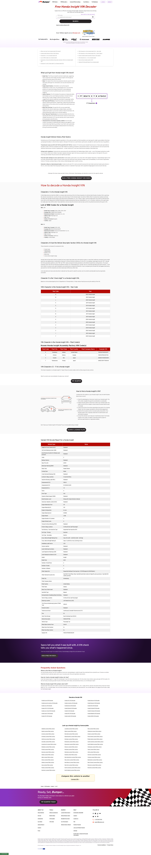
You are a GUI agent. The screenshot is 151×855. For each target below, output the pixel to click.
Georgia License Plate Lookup (48, 752)
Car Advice (40, 821)
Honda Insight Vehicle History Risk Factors (50, 53)
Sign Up (110, 1)
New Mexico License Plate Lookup (72, 762)
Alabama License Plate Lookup (48, 728)
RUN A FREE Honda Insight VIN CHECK (76, 178)
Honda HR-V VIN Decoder (70, 713)
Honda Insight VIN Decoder (70, 716)
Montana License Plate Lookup (71, 749)
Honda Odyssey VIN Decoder (94, 700)
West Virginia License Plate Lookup (95, 762)
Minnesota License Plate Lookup (71, 741)
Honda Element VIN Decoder (71, 708)
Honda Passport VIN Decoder (94, 703)
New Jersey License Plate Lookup (72, 759)
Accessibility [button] (40, 848)
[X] (94, 816)
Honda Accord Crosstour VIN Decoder (50, 703)
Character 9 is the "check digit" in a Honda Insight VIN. (52, 63)
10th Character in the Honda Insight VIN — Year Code (90, 51)
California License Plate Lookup (48, 739)
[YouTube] (100, 813)
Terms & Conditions (102, 845)
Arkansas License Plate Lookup (48, 736)
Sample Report (41, 824)
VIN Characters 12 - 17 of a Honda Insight (87, 57)
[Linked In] (96, 816)
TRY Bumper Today (48, 802)
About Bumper (41, 812)
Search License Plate (76, 430)
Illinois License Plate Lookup (48, 759)
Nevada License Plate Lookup (71, 754)
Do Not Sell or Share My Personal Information (80, 834)
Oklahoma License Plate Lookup (94, 731)
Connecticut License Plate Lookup (49, 744)
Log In (103, 1)
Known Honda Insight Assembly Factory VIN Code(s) (90, 55)
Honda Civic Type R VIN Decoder (48, 711)
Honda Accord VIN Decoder (47, 700)
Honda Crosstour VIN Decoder (71, 703)
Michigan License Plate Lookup (71, 739)
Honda (52, 786)
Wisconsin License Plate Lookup (94, 765)
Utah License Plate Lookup (93, 752)
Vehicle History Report (66, 824)
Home (42, 786)
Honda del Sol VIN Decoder (70, 705)
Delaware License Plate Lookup (48, 747)
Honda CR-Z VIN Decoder (70, 700)
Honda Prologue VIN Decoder (94, 711)
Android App (40, 818)
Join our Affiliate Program (79, 827)
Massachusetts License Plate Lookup (72, 736)
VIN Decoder (47, 786)
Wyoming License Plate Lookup (94, 767)
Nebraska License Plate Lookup (71, 752)
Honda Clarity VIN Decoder (47, 713)
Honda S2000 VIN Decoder (93, 716)
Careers (39, 827)
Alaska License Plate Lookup (48, 731)
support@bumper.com (99, 822)
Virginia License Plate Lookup (94, 757)
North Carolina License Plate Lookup (72, 767)
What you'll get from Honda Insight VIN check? (51, 51)
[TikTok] (98, 813)
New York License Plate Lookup (71, 765)
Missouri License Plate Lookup (71, 747)
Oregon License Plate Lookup (94, 734)
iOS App (39, 815)
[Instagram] (94, 813)
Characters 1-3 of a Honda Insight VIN (49, 55)
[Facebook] (96, 813)
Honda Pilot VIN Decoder (93, 705)
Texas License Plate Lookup (93, 749)
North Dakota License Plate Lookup (72, 770)
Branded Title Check (65, 818)
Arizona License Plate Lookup (48, 734)
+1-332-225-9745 (98, 819)
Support (75, 815)
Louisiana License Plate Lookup (71, 728)
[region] (75, 314)
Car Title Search (64, 821)
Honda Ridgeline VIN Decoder (94, 713)
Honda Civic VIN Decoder (47, 705)
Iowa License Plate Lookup (47, 765)
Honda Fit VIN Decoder (69, 711)
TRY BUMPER (76, 381)
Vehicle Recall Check (65, 815)
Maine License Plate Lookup (71, 731)
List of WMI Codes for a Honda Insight (49, 57)
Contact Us (75, 818)
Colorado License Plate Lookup (48, 741)
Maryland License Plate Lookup (71, 734)
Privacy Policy (110, 845)
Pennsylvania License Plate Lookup (95, 736)
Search (75, 21)
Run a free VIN (49, 656)
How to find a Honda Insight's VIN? (86, 60)
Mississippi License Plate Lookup (72, 744)
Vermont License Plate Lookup (94, 754)
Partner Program (77, 824)
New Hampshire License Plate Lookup (73, 757)
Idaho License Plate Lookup (47, 757)
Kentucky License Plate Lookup (48, 770)
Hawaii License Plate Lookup (48, 754)
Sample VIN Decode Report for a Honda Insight (89, 62)
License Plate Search (65, 812)
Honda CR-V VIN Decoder (47, 716)
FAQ (74, 821)
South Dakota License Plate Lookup (95, 744)
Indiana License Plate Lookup (48, 762)
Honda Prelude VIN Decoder (93, 708)
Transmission (47, 251)
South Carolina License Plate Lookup (95, 741)
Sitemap (75, 830)
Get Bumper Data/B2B (78, 812)
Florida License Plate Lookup (48, 749)
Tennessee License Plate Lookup (95, 747)
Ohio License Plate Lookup (93, 728)
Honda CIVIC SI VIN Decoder (48, 708)
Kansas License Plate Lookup (48, 767)
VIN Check (51, 821)
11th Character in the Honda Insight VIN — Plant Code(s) (90, 53)
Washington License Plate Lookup (95, 759)
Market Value (52, 815)
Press (39, 830)
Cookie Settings (4, 853)
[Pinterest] (98, 816)
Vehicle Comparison (53, 812)
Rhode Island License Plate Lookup (95, 739)
